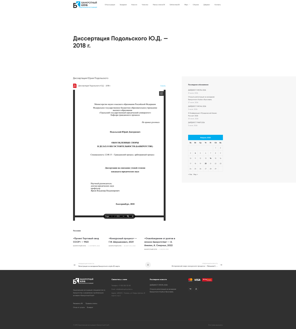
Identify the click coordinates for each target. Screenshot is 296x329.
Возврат (90, 307)
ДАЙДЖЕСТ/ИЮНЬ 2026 (197, 106)
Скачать (163, 86)
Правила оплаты (91, 303)
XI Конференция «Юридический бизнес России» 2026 (202, 114)
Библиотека (79, 29)
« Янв (190, 174)
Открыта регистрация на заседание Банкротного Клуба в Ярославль (201, 98)
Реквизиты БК (79, 303)
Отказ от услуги (80, 307)
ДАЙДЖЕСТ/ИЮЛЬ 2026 (197, 90)
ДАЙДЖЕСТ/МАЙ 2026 (196, 122)
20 (206, 163)
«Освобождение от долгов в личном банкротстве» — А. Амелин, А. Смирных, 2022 (159, 242)
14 (210, 158)
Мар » (195, 174)
